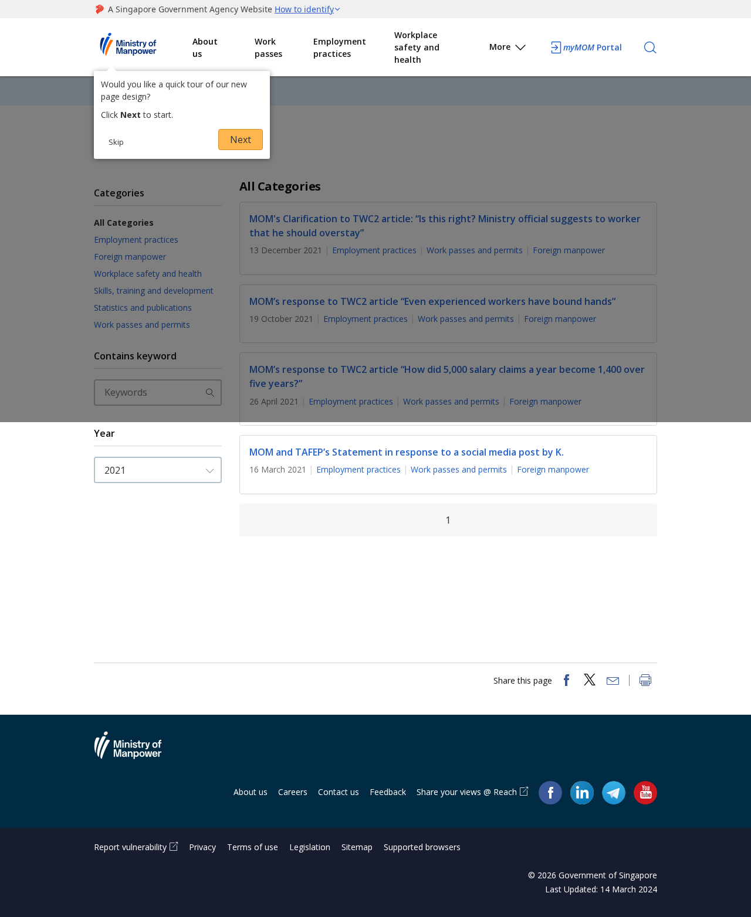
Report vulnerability (130, 847)
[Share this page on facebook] (566, 681)
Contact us (338, 791)
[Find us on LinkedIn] (582, 792)
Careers (292, 791)
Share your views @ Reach (467, 791)
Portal (592, 47)
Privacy (202, 847)
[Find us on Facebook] (550, 792)
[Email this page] (613, 681)
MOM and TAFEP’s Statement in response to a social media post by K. (406, 452)
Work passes (268, 47)
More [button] (499, 46)
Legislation (309, 847)
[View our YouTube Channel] (645, 792)
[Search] (650, 47)
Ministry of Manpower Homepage (143, 47)
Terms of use (252, 847)
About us (205, 47)
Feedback (388, 791)
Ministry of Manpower (137, 752)
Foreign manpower (553, 469)
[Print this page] (645, 681)
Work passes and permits (459, 469)
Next (240, 139)
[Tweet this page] (589, 681)
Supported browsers (422, 847)
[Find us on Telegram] (613, 792)
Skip (116, 142)
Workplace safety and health (416, 47)
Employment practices (339, 47)
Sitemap (357, 847)
